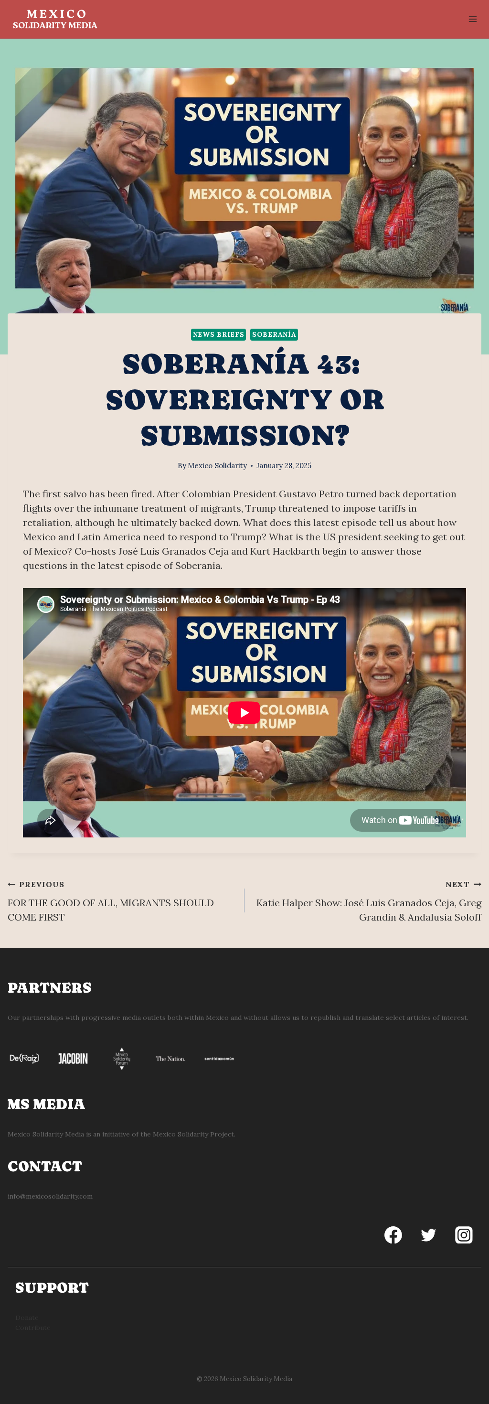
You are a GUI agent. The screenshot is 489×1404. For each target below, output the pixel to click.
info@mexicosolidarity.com (50, 1196)
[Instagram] (463, 1235)
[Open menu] (472, 18)
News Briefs (218, 334)
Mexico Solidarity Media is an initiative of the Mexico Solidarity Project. (121, 1134)
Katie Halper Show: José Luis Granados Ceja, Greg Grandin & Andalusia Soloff (368, 901)
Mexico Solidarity (217, 465)
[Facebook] (393, 1235)
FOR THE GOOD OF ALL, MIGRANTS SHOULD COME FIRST (111, 901)
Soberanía (274, 334)
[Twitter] (428, 1235)
